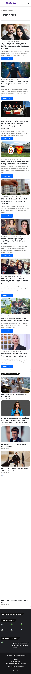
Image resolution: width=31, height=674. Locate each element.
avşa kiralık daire (15, 661)
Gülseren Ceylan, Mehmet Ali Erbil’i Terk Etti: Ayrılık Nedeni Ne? (15, 319)
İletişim (17, 663)
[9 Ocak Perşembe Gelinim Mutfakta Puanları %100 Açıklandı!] (5, 631)
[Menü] (2, 4)
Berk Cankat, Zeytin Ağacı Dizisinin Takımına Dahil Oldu (14, 469)
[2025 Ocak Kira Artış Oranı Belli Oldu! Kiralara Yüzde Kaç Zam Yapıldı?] (15, 187)
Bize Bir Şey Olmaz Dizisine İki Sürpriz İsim (15, 601)
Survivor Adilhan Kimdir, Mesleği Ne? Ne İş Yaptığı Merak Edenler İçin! (14, 83)
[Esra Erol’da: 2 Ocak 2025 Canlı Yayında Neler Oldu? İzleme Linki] (15, 342)
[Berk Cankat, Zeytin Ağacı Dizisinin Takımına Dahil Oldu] (15, 459)
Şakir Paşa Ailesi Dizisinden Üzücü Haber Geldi (14, 396)
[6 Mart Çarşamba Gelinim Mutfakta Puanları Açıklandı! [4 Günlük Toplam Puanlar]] (15, 625)
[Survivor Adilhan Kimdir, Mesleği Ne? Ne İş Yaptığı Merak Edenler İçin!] (15, 70)
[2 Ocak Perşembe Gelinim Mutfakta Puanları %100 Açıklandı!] (25, 631)
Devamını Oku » (7, 58)
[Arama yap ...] (29, 4)
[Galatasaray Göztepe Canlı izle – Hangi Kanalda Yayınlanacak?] (15, 149)
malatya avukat (15, 657)
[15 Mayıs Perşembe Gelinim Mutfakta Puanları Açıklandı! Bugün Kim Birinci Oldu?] (5, 625)
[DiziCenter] (10, 3)
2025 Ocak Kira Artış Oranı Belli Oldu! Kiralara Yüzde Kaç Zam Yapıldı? (14, 201)
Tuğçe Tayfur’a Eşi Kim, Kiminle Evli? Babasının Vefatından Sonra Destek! (15, 46)
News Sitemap (11, 666)
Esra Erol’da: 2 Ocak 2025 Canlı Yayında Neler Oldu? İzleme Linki (14, 355)
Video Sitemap (20, 666)
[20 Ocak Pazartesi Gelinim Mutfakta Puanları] (25, 625)
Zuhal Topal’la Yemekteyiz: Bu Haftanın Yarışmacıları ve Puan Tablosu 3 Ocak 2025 (21, 643)
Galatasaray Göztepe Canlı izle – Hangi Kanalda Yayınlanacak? (15, 162)
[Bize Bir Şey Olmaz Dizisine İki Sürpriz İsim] (15, 537)
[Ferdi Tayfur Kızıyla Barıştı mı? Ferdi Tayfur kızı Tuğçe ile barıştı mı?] (15, 266)
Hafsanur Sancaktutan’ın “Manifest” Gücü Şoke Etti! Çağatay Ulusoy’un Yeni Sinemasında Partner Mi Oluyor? (15, 420)
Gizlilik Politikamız (9, 663)
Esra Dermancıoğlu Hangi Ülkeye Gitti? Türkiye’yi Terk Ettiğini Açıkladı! (15, 240)
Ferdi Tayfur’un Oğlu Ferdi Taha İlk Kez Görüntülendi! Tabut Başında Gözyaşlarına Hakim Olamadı (14, 124)
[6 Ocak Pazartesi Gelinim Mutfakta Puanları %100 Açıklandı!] (15, 631)
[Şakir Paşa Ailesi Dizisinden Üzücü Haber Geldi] (15, 385)
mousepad (15, 659)
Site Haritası (23, 663)
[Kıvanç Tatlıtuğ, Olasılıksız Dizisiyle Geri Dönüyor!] (15, 434)
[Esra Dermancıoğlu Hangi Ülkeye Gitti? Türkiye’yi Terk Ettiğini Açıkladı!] (15, 227)
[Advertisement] (15, 22)
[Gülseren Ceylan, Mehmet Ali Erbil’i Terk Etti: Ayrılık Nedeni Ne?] (15, 306)
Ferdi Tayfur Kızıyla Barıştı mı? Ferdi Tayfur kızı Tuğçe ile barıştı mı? (14, 280)
